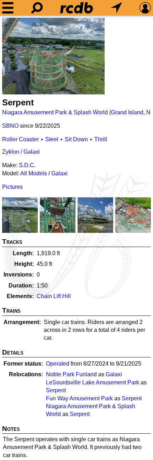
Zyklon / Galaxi (21, 152)
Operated (57, 364)
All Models (33, 173)
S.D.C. (27, 165)
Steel (51, 139)
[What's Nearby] (116, 7)
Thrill (100, 139)
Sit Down (76, 139)
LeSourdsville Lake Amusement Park (92, 382)
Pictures (12, 187)
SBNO (10, 126)
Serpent (56, 390)
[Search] (37, 7)
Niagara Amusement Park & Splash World (55, 112)
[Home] (76, 7)
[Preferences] (145, 7)
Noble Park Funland (71, 374)
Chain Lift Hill (54, 296)
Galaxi (59, 173)
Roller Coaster (20, 139)
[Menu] (8, 7)
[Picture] (53, 56)
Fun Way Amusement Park (79, 398)
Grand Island (127, 112)
